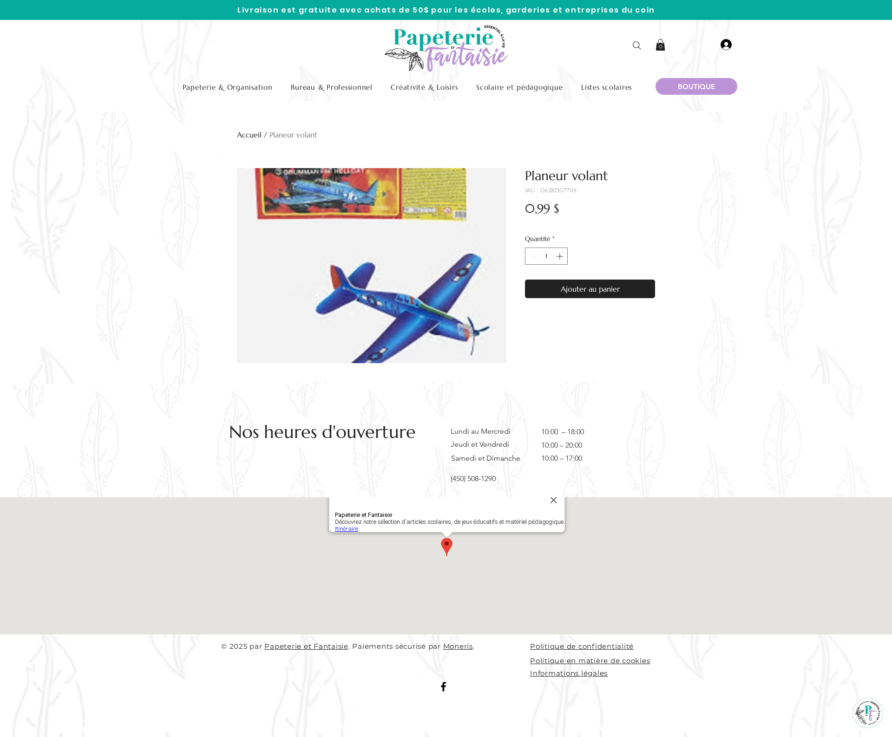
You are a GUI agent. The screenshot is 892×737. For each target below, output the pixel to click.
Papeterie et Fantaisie (306, 646)
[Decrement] (532, 256)
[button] (660, 45)
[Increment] (560, 256)
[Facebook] (443, 686)
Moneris (458, 646)
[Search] (637, 45)
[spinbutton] (546, 256)
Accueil (249, 134)
